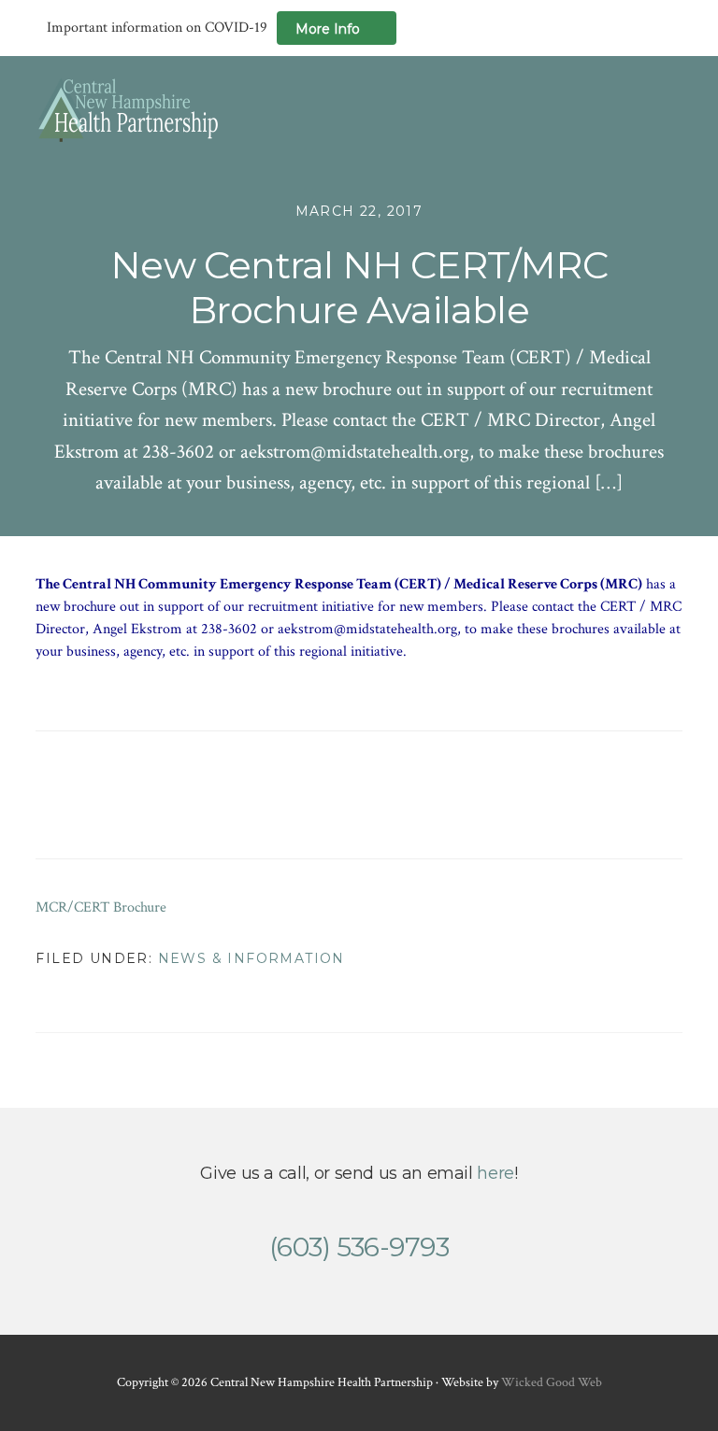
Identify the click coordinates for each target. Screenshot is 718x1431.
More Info (327, 29)
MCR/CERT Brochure (101, 907)
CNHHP (129, 110)
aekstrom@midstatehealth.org (367, 629)
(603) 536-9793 (359, 1247)
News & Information (251, 958)
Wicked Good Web (551, 1382)
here (495, 1173)
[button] (670, 109)
